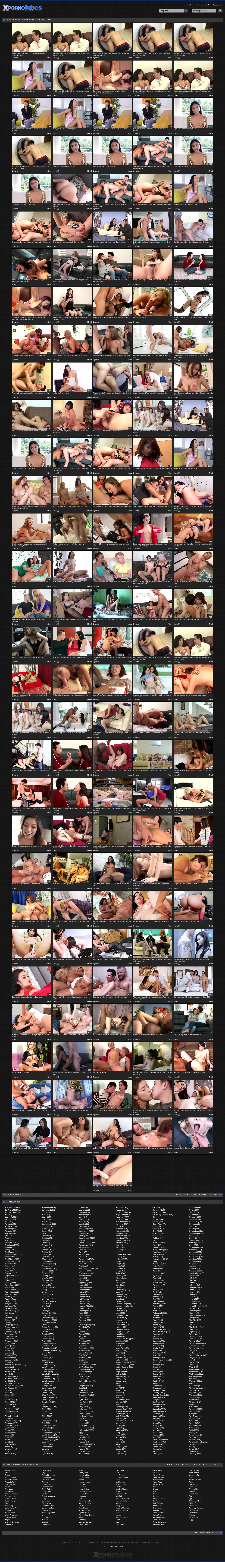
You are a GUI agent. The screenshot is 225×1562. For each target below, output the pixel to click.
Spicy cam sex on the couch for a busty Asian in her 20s (152, 505)
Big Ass (8, 1376)
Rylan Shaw (157, 1508)
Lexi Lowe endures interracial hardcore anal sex (72, 354)
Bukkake (45, 1210)
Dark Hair (46, 1402)
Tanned (192, 1282)
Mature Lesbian (122, 1364)
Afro (6, 1236)
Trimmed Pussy (195, 1355)
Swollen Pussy (195, 1273)
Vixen (191, 1400)
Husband (119, 1229)
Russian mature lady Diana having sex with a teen (193, 241)
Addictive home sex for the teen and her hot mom (72, 505)
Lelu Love (120, 1470)
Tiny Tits (192, 1320)
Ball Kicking (9, 1313)
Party (154, 1257)
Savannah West (158, 1517)
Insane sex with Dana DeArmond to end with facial (152, 920)
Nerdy (118, 1425)
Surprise (192, 1264)
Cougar (45, 1329)
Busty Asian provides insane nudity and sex (31, 996)
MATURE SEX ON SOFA (31, 1071)
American (9, 1245)
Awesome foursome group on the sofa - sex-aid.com (112, 354)
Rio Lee (155, 1496)
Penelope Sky (158, 1477)
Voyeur (192, 1402)
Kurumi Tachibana (86, 1515)
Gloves (81, 1379)
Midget (118, 1386)
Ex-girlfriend (84, 1231)
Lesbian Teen (121, 1306)
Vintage (192, 1397)
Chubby (45, 1275)
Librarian (119, 1311)
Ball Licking (9, 1315)
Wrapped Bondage (197, 1442)
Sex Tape (156, 1402)
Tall (190, 1278)
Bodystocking (10, 1421)
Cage (44, 1233)
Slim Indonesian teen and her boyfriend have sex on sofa (112, 619)
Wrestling (193, 1444)
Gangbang (83, 1346)
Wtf (190, 1447)
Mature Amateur (122, 1362)
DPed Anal (46, 1395)
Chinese (45, 1271)
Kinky (118, 1273)
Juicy (118, 1268)
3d (6, 1215)
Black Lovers (217, 5)
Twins (191, 1364)
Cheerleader (47, 1268)
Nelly (118, 1520)
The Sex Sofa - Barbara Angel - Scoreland (112, 958)
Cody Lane (46, 1491)
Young (192, 1454)
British (7, 1454)
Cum (44, 1362)
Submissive (194, 1257)
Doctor (44, 1418)
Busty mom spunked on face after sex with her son (72, 656)
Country (45, 1332)
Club (44, 1306)
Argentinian (9, 1275)
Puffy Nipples (157, 1322)
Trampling (193, 1339)
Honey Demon (84, 1477)
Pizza (154, 1278)
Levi (117, 1473)
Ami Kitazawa (10, 1484)
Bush (44, 1217)
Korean (119, 1282)
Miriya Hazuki (121, 1501)
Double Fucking (48, 1437)
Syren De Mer (195, 1480)
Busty (44, 1219)
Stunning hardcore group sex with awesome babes (112, 316)
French (82, 1329)
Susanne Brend (195, 1475)
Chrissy (45, 1482)
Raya (154, 1487)
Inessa (81, 1480)
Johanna (82, 1496)
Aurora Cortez (11, 1498)
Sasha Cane (157, 1515)
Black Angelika (11, 1515)
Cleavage (46, 1294)
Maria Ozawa (121, 1484)
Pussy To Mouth (159, 1332)
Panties (155, 1247)
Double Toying (48, 1439)
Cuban (44, 1355)
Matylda (119, 1491)
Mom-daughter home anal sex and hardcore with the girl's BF (193, 732)
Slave (154, 1432)
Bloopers (8, 1414)
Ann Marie (9, 1489)
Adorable (8, 1226)
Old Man (156, 1210)
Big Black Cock (11, 1379)
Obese (118, 1449)
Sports (192, 1229)
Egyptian (82, 1212)
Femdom (82, 1271)
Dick (43, 1414)
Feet (80, 1264)
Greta (81, 1470)
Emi (43, 1515)
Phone (155, 1268)
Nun (117, 1439)
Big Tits (8, 1390)
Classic (45, 1285)
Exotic (81, 1236)
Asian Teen (9, 1285)
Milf (117, 1388)
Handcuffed (83, 1411)
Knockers (119, 1280)
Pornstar (156, 1304)
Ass (6, 1287)
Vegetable (193, 1393)
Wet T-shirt (193, 1416)
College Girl (46, 1313)
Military (118, 1390)
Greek (81, 1390)
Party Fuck (199, 5)
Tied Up (192, 1311)
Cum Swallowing (48, 1379)
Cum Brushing (48, 1364)
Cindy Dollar (47, 1489)
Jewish (118, 1261)
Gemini (45, 1522)
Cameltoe (46, 1236)
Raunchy (156, 1341)
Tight (191, 1313)
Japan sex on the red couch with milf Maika (112, 429)
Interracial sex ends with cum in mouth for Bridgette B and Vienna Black (152, 808)
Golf (80, 1383)
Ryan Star (156, 1505)
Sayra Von (156, 1520)
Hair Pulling (83, 1402)
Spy (190, 1236)
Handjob (82, 1414)
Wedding (193, 1411)
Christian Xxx (47, 1487)
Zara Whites (194, 1517)
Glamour (82, 1372)
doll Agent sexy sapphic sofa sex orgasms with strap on (112, 1184)
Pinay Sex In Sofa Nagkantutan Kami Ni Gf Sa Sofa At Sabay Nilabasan (112, 393)
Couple (45, 1334)
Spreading (193, 1231)
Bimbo (7, 1397)
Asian (7, 1282)
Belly (7, 1367)
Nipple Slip (120, 1428)
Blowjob (8, 1416)
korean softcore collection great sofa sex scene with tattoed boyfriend (193, 959)
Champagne (47, 1264)
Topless (192, 1332)
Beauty (8, 1355)
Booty (7, 1432)
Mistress (119, 1402)
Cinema (45, 1282)
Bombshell (9, 1423)
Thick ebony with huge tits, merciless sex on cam (31, 354)
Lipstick (119, 1322)
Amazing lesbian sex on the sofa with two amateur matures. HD (72, 846)
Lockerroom (121, 1325)
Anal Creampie (11, 1254)
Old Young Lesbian (160, 1215)
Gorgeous (83, 1386)
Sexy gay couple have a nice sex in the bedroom (112, 996)
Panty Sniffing (158, 1250)
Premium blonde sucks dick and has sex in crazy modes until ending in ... (152, 544)
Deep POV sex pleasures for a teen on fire (31, 845)
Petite (154, 1266)
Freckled (82, 1327)
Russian (155, 1374)
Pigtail (154, 1275)
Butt (43, 1222)
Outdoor (155, 1236)
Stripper (192, 1250)
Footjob (82, 1315)
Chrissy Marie (47, 1484)
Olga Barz (120, 1524)
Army (7, 1278)
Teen (191, 1292)
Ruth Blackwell (158, 1503)
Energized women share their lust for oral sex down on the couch (112, 808)
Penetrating (157, 1259)
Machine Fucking (123, 1339)
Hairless (82, 1404)
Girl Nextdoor (84, 1367)
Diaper (44, 1411)
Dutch (44, 1451)
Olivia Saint (157, 1470)
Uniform (192, 1376)
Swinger (192, 1271)
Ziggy (191, 1520)
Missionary (120, 1400)
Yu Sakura (193, 1510)
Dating (44, 1404)
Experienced (84, 1238)
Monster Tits (121, 1411)
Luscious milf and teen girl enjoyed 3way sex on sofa (152, 845)
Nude (118, 1435)
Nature (118, 1423)
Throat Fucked (195, 1306)
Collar (44, 1311)
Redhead (156, 1353)
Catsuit (45, 1254)
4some (8, 1219)
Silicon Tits (156, 1421)
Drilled (44, 1444)
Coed (44, 1308)
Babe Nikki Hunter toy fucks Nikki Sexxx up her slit (31, 1109)
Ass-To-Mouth (10, 1290)
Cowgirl (45, 1336)
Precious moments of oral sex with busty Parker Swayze (31, 619)
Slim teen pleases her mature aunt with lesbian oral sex (112, 580)
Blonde (8, 1411)
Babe (7, 1301)
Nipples (119, 1430)
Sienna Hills (194, 1470)
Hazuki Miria (84, 1475)
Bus (43, 1215)
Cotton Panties (48, 1327)
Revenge (156, 1357)
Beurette (8, 1372)
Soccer (155, 1451)
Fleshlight (83, 1301)
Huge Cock (120, 1212)
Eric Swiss (46, 1517)
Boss (7, 1435)
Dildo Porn (213, 1194)
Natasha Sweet (122, 1517)
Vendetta (193, 1505)
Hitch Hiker (83, 1437)
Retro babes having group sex (72, 882)
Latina (118, 1294)
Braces (8, 1444)
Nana (118, 1512)
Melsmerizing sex (152, 316)
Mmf (117, 1404)
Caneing (45, 1238)
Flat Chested (84, 1299)
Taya (191, 1482)
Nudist (118, 1437)
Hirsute (82, 1435)
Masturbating (121, 1357)
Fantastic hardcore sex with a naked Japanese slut (72, 694)
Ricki (154, 1491)
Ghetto (81, 1360)
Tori (190, 1496)
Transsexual (194, 1346)
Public (154, 1320)
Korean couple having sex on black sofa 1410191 (31, 656)
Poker (154, 1287)
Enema (82, 1219)
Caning (45, 1240)
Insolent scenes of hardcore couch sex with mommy (31, 769)
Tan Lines (193, 1280)
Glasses (82, 1374)
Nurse (118, 1442)
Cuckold (45, 1357)
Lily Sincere (120, 1475)
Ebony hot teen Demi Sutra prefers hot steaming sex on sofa (72, 1072)
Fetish (81, 1275)
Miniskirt (119, 1395)
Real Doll (156, 1346)
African (8, 1233)
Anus (7, 1271)
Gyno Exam (83, 1400)
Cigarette (45, 1280)
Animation (9, 1264)
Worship (192, 1439)
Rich (154, 1362)
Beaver (8, 1357)
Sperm (192, 1224)
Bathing (8, 1339)
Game (81, 1343)
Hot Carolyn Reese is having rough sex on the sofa (72, 1109)
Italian (118, 1247)
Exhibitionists (84, 1233)
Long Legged (121, 1332)
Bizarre (8, 1404)
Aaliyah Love (10, 1470)
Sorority (192, 1215)
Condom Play (47, 1322)
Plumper (155, 1285)
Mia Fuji (119, 1496)
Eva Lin (45, 1520)
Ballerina (8, 1318)
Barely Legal (10, 1327)
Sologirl (192, 1212)
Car (43, 1243)
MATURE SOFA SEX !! (112, 1071)
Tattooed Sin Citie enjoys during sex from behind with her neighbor (31, 808)
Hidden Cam (84, 1428)
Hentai (81, 1423)
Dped (44, 1442)
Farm (81, 1252)
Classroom (46, 1287)
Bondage (8, 1425)
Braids (7, 1447)
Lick (117, 1313)
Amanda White (11, 1482)
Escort (81, 1224)
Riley (154, 1494)
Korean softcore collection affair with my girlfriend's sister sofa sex (72, 279)
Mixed (49, 58)
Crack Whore (47, 1339)
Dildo (44, 1416)
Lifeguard (119, 1315)
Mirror (118, 1397)
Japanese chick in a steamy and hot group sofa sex (112, 1033)
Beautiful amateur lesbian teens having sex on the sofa (152, 1147)
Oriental (155, 1233)
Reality (155, 1348)
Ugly (191, 1367)
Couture (45, 1494)
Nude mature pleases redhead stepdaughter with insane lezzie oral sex (31, 506)
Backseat (8, 1306)
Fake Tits (82, 1250)
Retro (154, 1355)
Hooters (82, 1449)
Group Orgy (83, 1393)
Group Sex (83, 1395)
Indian (118, 1233)
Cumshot (45, 1383)
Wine (191, 1432)
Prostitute (156, 1318)
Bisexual (8, 1400)
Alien (7, 1240)
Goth (81, 1388)
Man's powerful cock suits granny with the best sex (31, 882)
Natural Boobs (121, 1421)
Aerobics (8, 1231)
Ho (80, 1439)
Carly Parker (47, 1470)
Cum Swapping (48, 1381)
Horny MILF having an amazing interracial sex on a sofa (112, 544)
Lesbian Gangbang (123, 1304)
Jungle (118, 1271)
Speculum (193, 1222)
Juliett (81, 1498)
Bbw (6, 1343)
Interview (119, 1243)
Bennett (8, 1510)
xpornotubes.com (22, 8)
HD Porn (208, 5)
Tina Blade (193, 1494)
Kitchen (119, 1278)
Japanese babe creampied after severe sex (193, 618)
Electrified (83, 1215)
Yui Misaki (193, 1512)
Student (192, 1252)
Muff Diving (120, 1416)
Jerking (119, 1259)
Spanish (192, 1217)
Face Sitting (83, 1245)
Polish (154, 1292)
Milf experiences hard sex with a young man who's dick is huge (31, 1034)
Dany (44, 1498)
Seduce (155, 1397)
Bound (7, 1439)
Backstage (9, 1308)
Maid (118, 1343)
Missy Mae (120, 1505)
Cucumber (46, 1360)
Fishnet (82, 1290)
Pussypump (157, 1336)
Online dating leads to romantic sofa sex (193, 1033)
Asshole (8, 1294)
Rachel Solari (157, 1484)
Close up (45, 1299)
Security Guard (158, 1395)
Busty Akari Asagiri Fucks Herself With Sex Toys (152, 278)
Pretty (154, 1311)
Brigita (7, 1520)
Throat (192, 1304)
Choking (45, 1273)
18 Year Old (10, 1210)
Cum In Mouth (48, 1376)
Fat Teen (82, 1261)
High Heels (83, 1430)
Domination (46, 1425)
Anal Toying (9, 1261)
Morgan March (122, 1510)
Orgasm (155, 1229)
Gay (80, 1355)
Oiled (118, 1454)
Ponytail (155, 1297)
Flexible (82, 1304)
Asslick (8, 1297)
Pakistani (156, 1243)
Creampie (46, 1343)
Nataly (118, 1515)
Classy (44, 1290)
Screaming (156, 1388)
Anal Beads (9, 1252)
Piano (154, 1271)
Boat (7, 1418)
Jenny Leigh (84, 1489)
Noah (118, 1522)
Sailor (154, 1379)
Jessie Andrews (85, 1491)
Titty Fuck (194, 1194)
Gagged (82, 1339)
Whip (191, 1421)
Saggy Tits (156, 1376)
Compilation (47, 1320)
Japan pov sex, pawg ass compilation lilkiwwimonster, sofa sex (72, 204)
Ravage (155, 1343)
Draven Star (47, 1510)
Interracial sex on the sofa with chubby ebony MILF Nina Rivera (193, 355)
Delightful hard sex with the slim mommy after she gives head (112, 657)
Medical (119, 1369)
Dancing (45, 1400)
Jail (117, 1252)
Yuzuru (192, 1515)
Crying (44, 1353)
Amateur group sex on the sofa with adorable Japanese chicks (152, 430)
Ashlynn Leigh (11, 1496)
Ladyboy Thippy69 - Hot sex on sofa (112, 1147)
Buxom (45, 1231)
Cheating (45, 1266)
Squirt (191, 1238)
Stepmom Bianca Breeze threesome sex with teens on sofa (193, 1110)
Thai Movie (190, 5)
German (82, 1357)
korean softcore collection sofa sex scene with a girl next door (193, 279)
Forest (81, 1322)
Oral (154, 1226)
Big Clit (8, 1381)
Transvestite (194, 1348)
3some (8, 1217)
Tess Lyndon (194, 1487)
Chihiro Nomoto (48, 1480)
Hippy (81, 1432)
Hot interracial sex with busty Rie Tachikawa (193, 1071)
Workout (192, 1437)
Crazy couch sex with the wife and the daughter (152, 769)
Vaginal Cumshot (196, 1388)
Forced (82, 1318)
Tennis (192, 1294)
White (191, 1423)
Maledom (119, 1346)
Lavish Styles (84, 1524)
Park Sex (156, 1254)
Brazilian (8, 1449)
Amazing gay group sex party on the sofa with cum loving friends (152, 166)
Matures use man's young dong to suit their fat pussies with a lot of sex (152, 959)
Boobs (7, 1428)
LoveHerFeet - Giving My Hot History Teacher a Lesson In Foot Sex (152, 1072)
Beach (7, 1348)
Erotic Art (82, 1222)
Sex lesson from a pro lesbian (72, 1147)
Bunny (44, 1212)
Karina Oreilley (85, 1503)
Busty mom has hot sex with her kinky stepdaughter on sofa (31, 581)
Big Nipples (9, 1388)
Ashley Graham (11, 1494)
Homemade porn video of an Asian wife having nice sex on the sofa (31, 53)
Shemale (156, 1409)
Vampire (192, 1390)
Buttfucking (46, 1224)
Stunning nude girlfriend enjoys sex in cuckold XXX (193, 996)
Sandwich (156, 1381)
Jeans (118, 1257)
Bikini (7, 1395)
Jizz (117, 1264)
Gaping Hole (84, 1348)
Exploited (82, 1240)
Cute (44, 1390)
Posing (155, 1306)
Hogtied (82, 1442)
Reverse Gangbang (160, 1360)
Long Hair (120, 1329)
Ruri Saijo (156, 1501)
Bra (6, 1442)
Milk (117, 1393)
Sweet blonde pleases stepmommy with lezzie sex (72, 1033)
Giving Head (84, 1369)
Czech (44, 1393)
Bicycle (8, 1374)
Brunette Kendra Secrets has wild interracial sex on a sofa (112, 883)
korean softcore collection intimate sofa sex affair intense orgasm (112, 279)
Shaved (155, 1404)
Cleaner (45, 1292)
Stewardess (194, 1240)
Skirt (154, 1430)
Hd (80, 1421)
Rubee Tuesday (158, 1498)
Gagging (82, 1341)
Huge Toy (119, 1219)
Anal (7, 1250)
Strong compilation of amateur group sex (72, 958)
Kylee (81, 1517)
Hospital (82, 1451)
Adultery (8, 1229)
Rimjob (155, 1367)
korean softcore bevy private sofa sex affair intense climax (152, 1110)
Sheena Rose (158, 1524)
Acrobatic (9, 1224)
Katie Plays (83, 1508)
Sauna (155, 1386)
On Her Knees (158, 1219)
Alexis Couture (11, 1480)
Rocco (155, 1369)
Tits (190, 1325)
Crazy (44, 1341)
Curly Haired (47, 1388)
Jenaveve (83, 1487)
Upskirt (192, 1383)
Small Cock (157, 1439)
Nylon (118, 1444)
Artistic (7, 1280)
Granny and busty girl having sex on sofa (112, 1109)
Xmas (191, 1449)
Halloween (83, 1409)
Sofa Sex (193, 1208)
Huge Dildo (120, 1215)
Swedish (192, 1266)
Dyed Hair (46, 1454)
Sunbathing (194, 1261)
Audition (8, 1299)
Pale (154, 1245)
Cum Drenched (48, 1369)
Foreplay (82, 1320)
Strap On (193, 1247)
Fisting (81, 1292)
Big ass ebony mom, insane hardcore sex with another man (112, 921)
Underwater (194, 1369)
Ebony (81, 1210)
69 (6, 1222)
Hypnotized (120, 1231)
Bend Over (9, 1369)
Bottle (7, 1437)
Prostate (155, 1315)
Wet (191, 1414)
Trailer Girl (193, 1336)
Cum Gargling (47, 1372)
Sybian (192, 1275)
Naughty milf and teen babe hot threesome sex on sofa (112, 505)
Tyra (191, 1498)
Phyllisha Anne (158, 1480)
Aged (7, 1238)
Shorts (155, 1414)
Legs (118, 1299)
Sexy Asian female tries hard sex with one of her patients (31, 128)
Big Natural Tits (11, 1386)
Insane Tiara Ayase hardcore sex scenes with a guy (112, 694)
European (83, 1229)
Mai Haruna (120, 1482)
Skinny (155, 1428)
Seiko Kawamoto (159, 1522)
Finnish (82, 1285)
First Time (83, 1287)
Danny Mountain (48, 1496)
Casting (45, 1250)
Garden (82, 1350)
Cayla (44, 1473)
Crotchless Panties (49, 1350)
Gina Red (46, 1524)
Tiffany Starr (194, 1491)
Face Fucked (84, 1243)
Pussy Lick (203, 1194)
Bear (7, 1353)
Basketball (9, 1336)
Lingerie (119, 1320)
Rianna (155, 1489)
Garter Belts (84, 1353)
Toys (191, 1334)
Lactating (119, 1287)
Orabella (156, 1473)
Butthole (45, 1226)
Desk (44, 1409)
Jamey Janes (84, 1482)
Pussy (154, 1327)
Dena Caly (46, 1501)
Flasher (82, 1297)
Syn (190, 1477)
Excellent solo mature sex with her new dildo (72, 241)
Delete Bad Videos (116, 1546)
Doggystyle (46, 1421)
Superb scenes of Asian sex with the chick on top (152, 392)
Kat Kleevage (84, 1505)
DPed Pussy (47, 1397)
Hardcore (82, 1416)
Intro (117, 1245)
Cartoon (45, 1245)
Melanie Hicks (121, 1494)
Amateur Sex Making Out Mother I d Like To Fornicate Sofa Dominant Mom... (193, 506)
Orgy (154, 1231)
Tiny (191, 1318)
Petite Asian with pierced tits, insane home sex (72, 580)
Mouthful (119, 1414)
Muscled (119, 1418)
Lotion (118, 1336)
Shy (154, 1418)
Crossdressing (48, 1348)
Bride (7, 1451)
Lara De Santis (85, 1522)
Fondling (82, 1311)
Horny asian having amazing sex (31, 90)
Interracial (120, 1240)
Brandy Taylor (10, 1517)
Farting (82, 1254)
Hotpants (119, 1208)
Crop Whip (46, 1346)
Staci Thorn (194, 1473)
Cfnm (44, 1259)
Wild (191, 1430)
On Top (155, 1222)
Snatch (155, 1447)
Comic (44, 1315)
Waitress (192, 1404)
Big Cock (8, 1383)
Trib (190, 1350)
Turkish (192, 1360)
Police (154, 1290)
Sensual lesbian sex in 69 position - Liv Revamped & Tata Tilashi (152, 695)
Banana (8, 1322)
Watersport (193, 1407)
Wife (191, 1428)
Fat (80, 1257)
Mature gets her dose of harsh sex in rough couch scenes (112, 732)
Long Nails (120, 1334)
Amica (7, 1487)
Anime (7, 1266)
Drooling (45, 1447)
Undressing (194, 1374)
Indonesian (120, 1236)
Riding (155, 1364)
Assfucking (9, 1292)
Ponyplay (156, 1294)
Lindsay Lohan (122, 1477)
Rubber (155, 1372)
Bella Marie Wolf (11, 1508)
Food (81, 1313)
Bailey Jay (9, 1505)
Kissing (118, 1275)
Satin (154, 1383)
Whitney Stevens (196, 1508)
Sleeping (156, 1435)
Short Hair (156, 1411)
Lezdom (119, 1308)
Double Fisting (48, 1435)
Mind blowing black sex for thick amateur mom (72, 731)
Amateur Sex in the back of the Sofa (193, 1147)
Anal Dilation (10, 1257)
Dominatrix (46, 1428)
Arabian (8, 1273)
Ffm (80, 1278)
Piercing (155, 1273)
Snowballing (157, 1449)
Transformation (195, 1343)
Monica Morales (122, 1508)
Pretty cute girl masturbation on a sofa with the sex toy (31, 958)
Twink (191, 1362)
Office (118, 1451)
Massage (119, 1355)
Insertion (119, 1238)
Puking (155, 1325)
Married (119, 1350)
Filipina (82, 1280)
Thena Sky (193, 1489)
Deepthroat (46, 1407)
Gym (81, 1397)
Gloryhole (83, 1376)
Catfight (45, 1252)
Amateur (8, 1243)
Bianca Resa (10, 1512)
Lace (118, 1285)
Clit (43, 1297)
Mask (118, 1353)
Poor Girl (156, 1301)
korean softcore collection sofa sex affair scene (152, 731)
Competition (47, 1318)
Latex (118, 1292)
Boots (7, 1430)
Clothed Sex (47, 1301)
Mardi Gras (120, 1348)
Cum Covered (47, 1367)
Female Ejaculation (86, 1268)
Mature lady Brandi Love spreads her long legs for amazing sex (193, 808)
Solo (191, 1210)
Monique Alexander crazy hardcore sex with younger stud (152, 355)
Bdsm (7, 1346)
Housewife (120, 1210)
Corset (44, 1325)
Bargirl (7, 1329)
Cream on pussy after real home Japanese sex (112, 241)
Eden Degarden (48, 1512)
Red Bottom (157, 1350)
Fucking (82, 1332)
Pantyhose (156, 1252)
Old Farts (156, 1208)
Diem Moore (47, 1503)
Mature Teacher (122, 1367)
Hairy (81, 1407)
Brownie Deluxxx (12, 1522)
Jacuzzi (119, 1250)
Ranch (155, 1339)
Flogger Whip (84, 1306)
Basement (9, 1334)
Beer (7, 1362)
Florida (81, 1308)
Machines (120, 1341)
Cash (44, 1247)
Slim (154, 1437)
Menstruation (121, 1376)
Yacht (191, 1451)
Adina (7, 1473)
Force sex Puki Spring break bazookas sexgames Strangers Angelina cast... (31, 279)
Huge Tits (119, 1217)
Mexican (119, 1383)
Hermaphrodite (85, 1425)
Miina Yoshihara (122, 1498)
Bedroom (8, 1360)
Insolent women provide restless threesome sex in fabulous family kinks (31, 544)
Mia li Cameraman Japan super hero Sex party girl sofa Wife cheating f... (193, 393)
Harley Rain (83, 1473)
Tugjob (192, 1357)
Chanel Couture (48, 1475)
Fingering (82, 1282)
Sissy (154, 1423)
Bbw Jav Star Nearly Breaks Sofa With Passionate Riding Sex (72, 430)
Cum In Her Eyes (49, 1374)
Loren (118, 1480)
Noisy (118, 1432)
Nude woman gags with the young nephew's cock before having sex (31, 695)
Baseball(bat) (10, 1332)
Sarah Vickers (158, 1512)
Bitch (7, 1402)
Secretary (156, 1390)
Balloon (8, 1320)
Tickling (192, 1308)
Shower (155, 1416)
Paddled (155, 1238)
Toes (191, 1329)
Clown (44, 1304)
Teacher (192, 1287)
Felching (82, 1266)
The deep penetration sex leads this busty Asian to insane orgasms (152, 997)
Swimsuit (193, 1268)
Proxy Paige (157, 1482)
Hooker (82, 1447)
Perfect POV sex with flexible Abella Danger (193, 920)
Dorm (44, 1430)
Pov (154, 1308)
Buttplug (45, 1229)
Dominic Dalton (48, 1508)
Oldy (154, 1217)
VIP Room (193, 1386)
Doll (43, 1423)
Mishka (118, 1503)
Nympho (119, 1447)
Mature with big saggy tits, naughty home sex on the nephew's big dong (152, 581)
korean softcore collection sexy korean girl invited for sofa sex (193, 770)
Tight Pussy (194, 1315)
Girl (80, 1362)
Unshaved (193, 1381)
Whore (192, 1425)
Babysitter (9, 1304)
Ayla (6, 1503)
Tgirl (191, 1297)
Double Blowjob (48, 1432)
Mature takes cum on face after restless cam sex (152, 618)
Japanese (120, 1254)
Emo (80, 1217)
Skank (155, 1425)
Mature (118, 1360)
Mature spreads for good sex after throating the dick (72, 920)
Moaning (119, 1407)
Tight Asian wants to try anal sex (193, 127)
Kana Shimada (85, 1501)
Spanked (193, 1219)
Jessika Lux (83, 1494)
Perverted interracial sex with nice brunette (152, 1033)
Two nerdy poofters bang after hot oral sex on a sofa (31, 392)
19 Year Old (10, 1212)
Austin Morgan (11, 1501)
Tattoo (191, 1285)
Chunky (45, 1278)
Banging (8, 1325)
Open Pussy (157, 1224)
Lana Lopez (83, 1520)
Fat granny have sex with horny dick (193, 882)
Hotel (81, 1454)
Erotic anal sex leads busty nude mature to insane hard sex (31, 921)
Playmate (156, 1280)
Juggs (118, 1266)
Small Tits (156, 1442)
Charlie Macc (47, 1477)
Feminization (84, 1273)
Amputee (8, 1247)
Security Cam (158, 1393)
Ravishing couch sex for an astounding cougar (193, 694)
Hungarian (120, 1226)
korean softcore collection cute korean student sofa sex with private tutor (112, 846)
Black (7, 1407)
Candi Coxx (9, 1524)
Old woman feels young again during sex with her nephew (72, 997)
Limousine (120, 1318)
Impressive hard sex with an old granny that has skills (152, 203)
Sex (154, 1400)
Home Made (84, 1444)
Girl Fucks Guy (85, 1364)
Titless (192, 1322)
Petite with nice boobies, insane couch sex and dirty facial (152, 242)
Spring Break (194, 1233)
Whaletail (193, 1418)
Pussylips (156, 1334)
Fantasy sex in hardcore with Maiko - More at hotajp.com (72, 544)
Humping (119, 1224)
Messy (118, 1379)
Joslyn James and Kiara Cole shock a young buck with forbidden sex (193, 544)
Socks (154, 1454)
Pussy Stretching (159, 1329)
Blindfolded (9, 1409)
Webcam (193, 1409)
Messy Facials (121, 1381)
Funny (81, 1334)
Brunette (45, 1208)
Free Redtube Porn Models (206, 1532)
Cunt (44, 1386)
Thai (191, 1299)
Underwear (193, 1372)
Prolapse (156, 1313)
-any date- (165, 11)
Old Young (156, 1212)
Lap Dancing (121, 1290)
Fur (80, 1336)
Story (191, 1245)
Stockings (193, 1243)
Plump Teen (157, 1282)
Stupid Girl (193, 1254)
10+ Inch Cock (11, 1208)
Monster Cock (121, 1409)
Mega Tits (120, 1372)
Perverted (156, 1264)
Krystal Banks (84, 1510)
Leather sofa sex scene (72, 392)
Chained (45, 1261)
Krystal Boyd (84, 1512)
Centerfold (46, 1257)
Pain (154, 1240)
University (193, 1379)
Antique (8, 1268)
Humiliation (120, 1222)
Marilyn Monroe (122, 1489)
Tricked (192, 1353)
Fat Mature (83, 1259)
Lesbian (119, 1301)
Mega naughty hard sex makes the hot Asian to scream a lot (193, 317)
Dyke (81, 1208)
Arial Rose (9, 1491)
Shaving (155, 1407)
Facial (81, 1247)
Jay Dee (82, 1484)
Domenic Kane (48, 1505)
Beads (7, 1350)
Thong (192, 1301)
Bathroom (9, 1341)
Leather (119, 1297)
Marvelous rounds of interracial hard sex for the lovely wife (112, 770)
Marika (118, 1487)
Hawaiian (82, 1418)
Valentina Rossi (195, 1501)
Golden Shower (85, 1381)
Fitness (82, 1294)
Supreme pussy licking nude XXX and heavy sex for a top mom (72, 619)
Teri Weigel (193, 1484)
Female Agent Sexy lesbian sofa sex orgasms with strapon (31, 1148)
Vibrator (192, 1395)
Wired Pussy (194, 1435)
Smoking (156, 1444)
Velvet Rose (194, 1503)
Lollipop (119, 1327)
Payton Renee (158, 1475)
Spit (190, 1226)
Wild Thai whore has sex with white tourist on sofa (31, 429)
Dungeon (45, 1449)
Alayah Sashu (10, 1477)
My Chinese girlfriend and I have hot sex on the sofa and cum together (112, 53)
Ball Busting (10, 1311)
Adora (7, 1475)
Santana (155, 1510)
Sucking (192, 1259)
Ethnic (81, 1226)
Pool (154, 1299)
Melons (119, 1374)
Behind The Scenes (13, 1364)
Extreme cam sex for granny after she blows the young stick (193, 581)
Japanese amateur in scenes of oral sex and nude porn (152, 467)
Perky (154, 1261)
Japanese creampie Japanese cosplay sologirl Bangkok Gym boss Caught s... (112, 91)
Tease (191, 1290)
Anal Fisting (10, 1259)
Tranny (192, 1341)
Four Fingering (85, 1325)
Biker (7, 1393)
